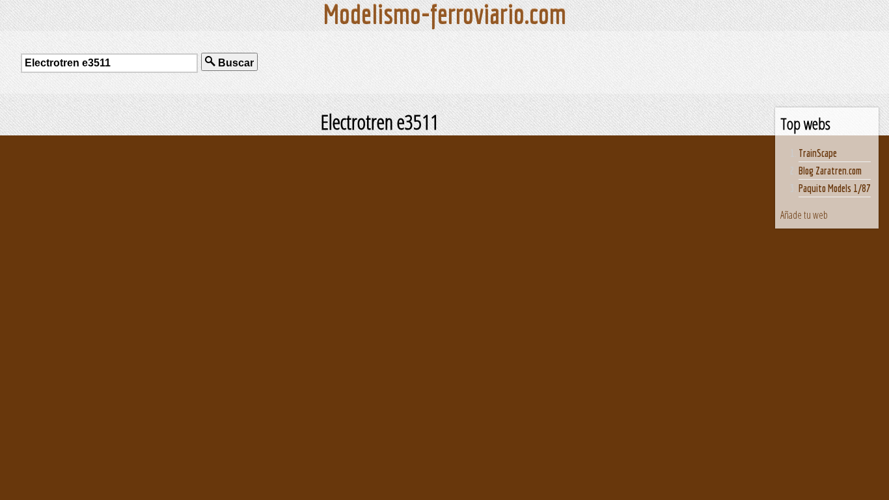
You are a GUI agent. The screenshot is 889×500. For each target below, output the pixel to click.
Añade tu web (804, 215)
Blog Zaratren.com (830, 170)
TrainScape (818, 153)
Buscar (234, 62)
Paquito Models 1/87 (835, 188)
